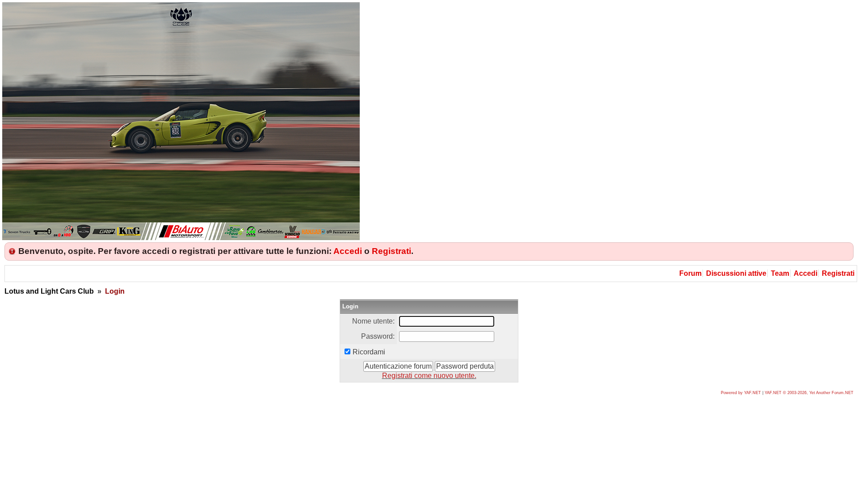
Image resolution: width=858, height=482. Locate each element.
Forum (690, 273)
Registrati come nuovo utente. (429, 375)
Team (780, 273)
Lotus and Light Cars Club (49, 291)
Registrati (391, 251)
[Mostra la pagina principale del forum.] (181, 237)
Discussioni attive (736, 273)
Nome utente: (373, 321)
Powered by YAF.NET (741, 393)
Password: (378, 336)
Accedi (347, 251)
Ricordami (369, 352)
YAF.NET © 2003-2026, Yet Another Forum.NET (809, 393)
